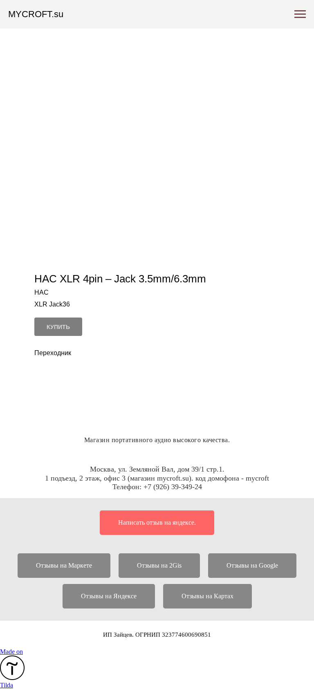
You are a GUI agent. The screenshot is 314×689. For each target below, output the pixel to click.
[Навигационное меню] (300, 14)
